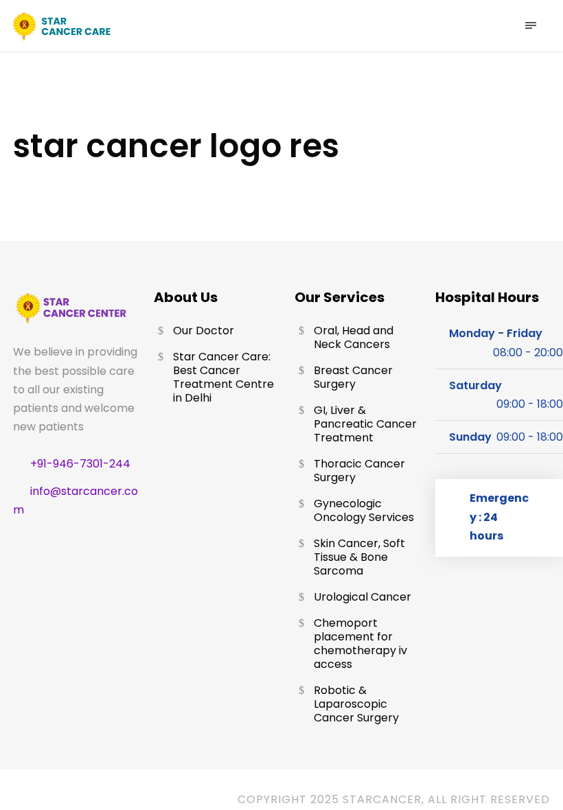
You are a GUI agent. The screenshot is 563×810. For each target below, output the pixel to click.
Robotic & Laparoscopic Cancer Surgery (356, 704)
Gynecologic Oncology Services (364, 510)
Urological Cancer (362, 597)
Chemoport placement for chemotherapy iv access (360, 643)
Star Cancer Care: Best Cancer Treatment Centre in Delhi (223, 377)
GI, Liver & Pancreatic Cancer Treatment (365, 423)
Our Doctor (203, 330)
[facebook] (28, 800)
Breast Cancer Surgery (353, 377)
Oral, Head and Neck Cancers (353, 337)
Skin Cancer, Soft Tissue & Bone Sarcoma (359, 557)
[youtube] (95, 800)
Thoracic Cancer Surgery (359, 470)
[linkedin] (62, 800)
